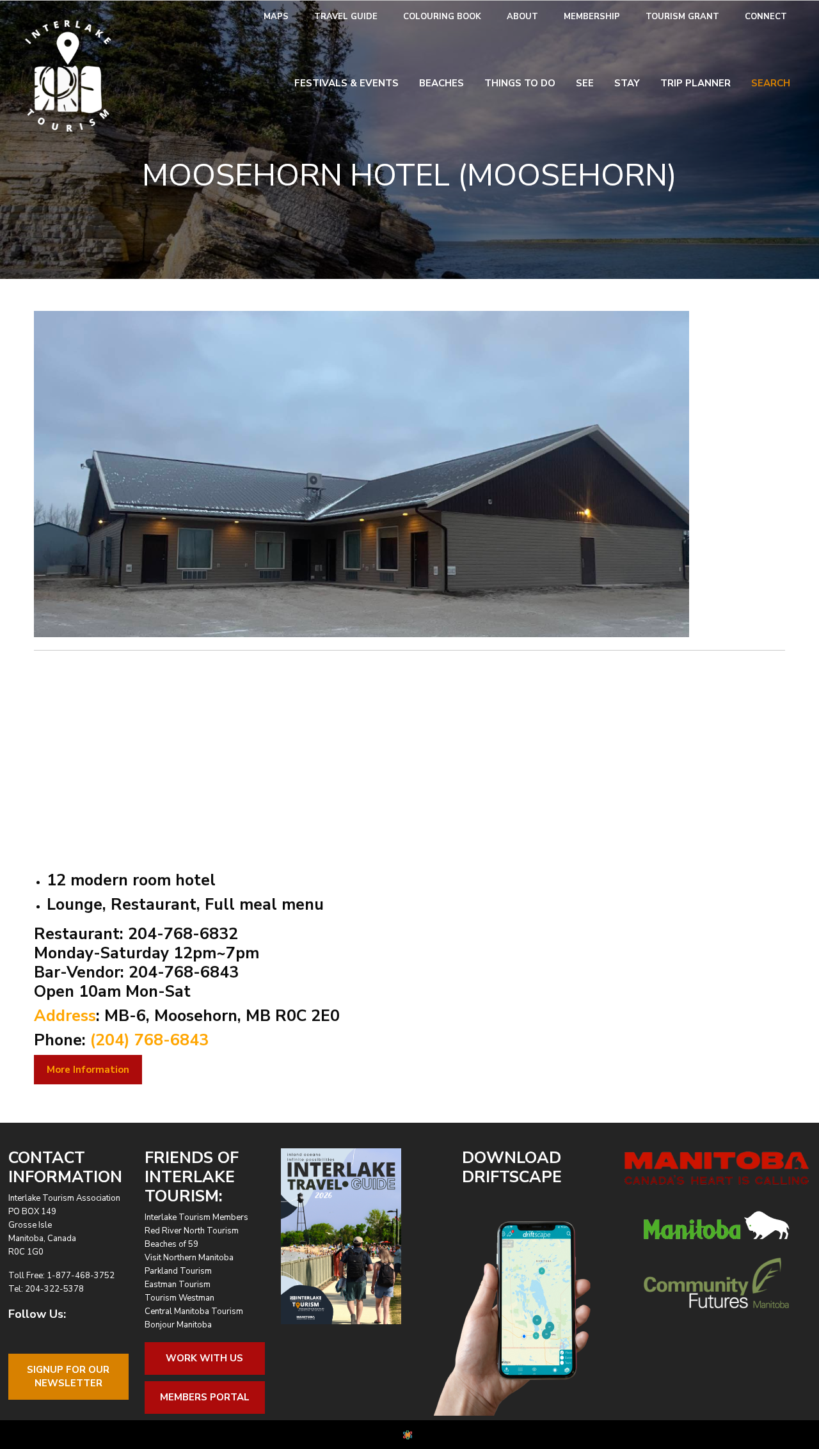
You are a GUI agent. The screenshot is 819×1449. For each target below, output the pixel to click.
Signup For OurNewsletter (68, 1376)
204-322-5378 (54, 1289)
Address (65, 1016)
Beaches (441, 83)
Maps (276, 16)
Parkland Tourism (178, 1271)
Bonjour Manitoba (178, 1325)
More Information (88, 1069)
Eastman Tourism (178, 1284)
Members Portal (205, 1397)
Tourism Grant (682, 16)
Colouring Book (442, 16)
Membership (592, 16)
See (585, 83)
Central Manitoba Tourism (194, 1311)
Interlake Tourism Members (196, 1217)
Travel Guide (346, 16)
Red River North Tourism (192, 1231)
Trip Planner (695, 83)
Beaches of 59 (171, 1244)
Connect (766, 16)
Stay (627, 83)
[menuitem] (276, 17)
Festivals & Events (346, 83)
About (522, 16)
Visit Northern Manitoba (189, 1257)
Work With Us (204, 1358)
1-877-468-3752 (81, 1275)
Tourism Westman (179, 1298)
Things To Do (519, 83)
